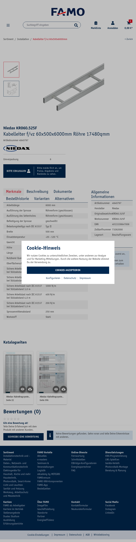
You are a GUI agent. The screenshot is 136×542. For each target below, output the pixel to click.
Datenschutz (70, 278)
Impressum (85, 278)
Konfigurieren (53, 278)
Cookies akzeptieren (68, 270)
